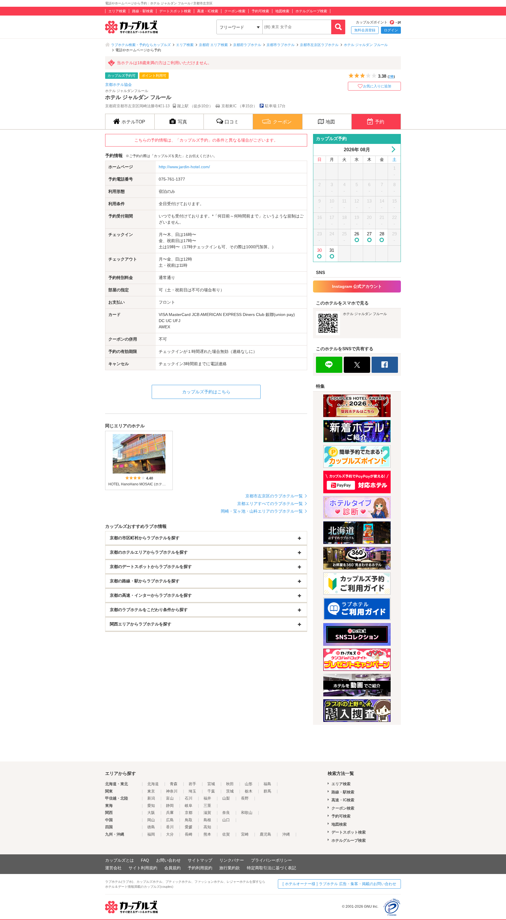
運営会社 (113, 867)
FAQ (145, 860)
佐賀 (226, 834)
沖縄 (286, 834)
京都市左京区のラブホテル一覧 (274, 496)
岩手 (192, 784)
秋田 (230, 784)
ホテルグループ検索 (311, 11)
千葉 (211, 791)
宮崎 (245, 834)
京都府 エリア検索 (213, 45)
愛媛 (188, 827)
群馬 (267, 791)
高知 (207, 827)
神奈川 (171, 791)
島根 (207, 820)
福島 (267, 784)
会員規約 (172, 867)
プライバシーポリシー (271, 860)
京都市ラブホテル (280, 45)
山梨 (226, 798)
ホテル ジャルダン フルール (366, 45)
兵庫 (170, 812)
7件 (391, 76)
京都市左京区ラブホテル (319, 45)
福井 (207, 798)
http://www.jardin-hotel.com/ (184, 166)
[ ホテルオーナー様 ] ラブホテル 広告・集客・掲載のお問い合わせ (339, 884)
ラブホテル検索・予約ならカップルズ (141, 45)
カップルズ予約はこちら (206, 391)
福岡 (151, 834)
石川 (188, 798)
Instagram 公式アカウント (357, 286)
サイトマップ (200, 860)
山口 (226, 820)
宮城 (211, 784)
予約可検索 (260, 11)
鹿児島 (265, 834)
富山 (170, 798)
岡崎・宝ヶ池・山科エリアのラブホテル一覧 (262, 511)
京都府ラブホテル (247, 45)
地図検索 (282, 11)
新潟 (151, 798)
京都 (188, 812)
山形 (248, 784)
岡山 (151, 820)
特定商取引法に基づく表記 (271, 867)
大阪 (151, 812)
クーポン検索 (234, 11)
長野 (245, 798)
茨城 (230, 791)
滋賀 (207, 812)
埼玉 (192, 791)
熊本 (207, 834)
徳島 (151, 827)
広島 (170, 820)
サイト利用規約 (143, 867)
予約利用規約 (200, 867)
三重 (207, 805)
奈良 (226, 812)
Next (392, 149)
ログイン (391, 30)
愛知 (151, 805)
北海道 (153, 784)
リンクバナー (231, 860)
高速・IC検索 (207, 11)
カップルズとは (119, 860)
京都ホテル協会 (118, 84)
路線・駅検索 (142, 11)
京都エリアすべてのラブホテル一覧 (270, 503)
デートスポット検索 (175, 11)
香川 (170, 827)
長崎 (188, 834)
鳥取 (188, 820)
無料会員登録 (364, 30)
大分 (170, 834)
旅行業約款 (229, 867)
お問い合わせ (168, 860)
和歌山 (246, 812)
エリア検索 (117, 11)
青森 (173, 784)
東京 (151, 791)
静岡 (170, 805)
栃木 (248, 791)
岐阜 (188, 805)
